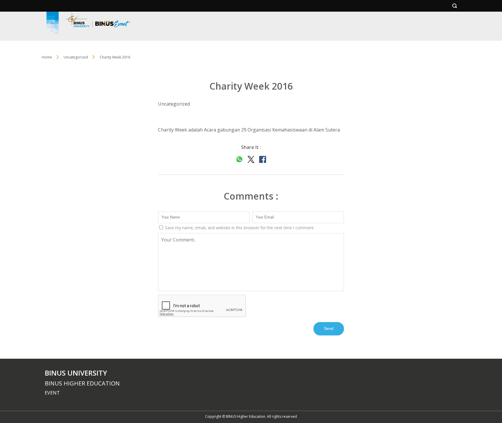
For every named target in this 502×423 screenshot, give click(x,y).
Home (47, 57)
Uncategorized (76, 57)
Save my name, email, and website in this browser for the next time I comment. (239, 227)
